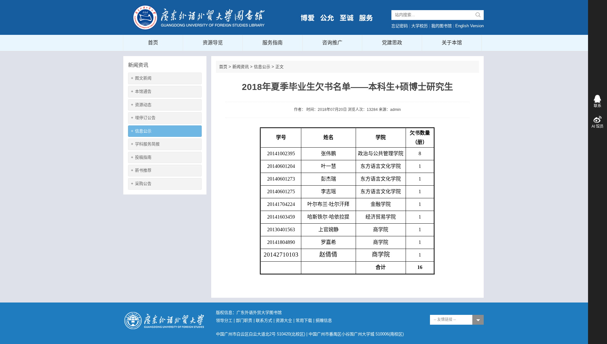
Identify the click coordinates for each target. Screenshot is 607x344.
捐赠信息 (324, 320)
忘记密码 (399, 25)
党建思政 (392, 42)
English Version (469, 25)
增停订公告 (143, 117)
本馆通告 (141, 91)
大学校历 (419, 25)
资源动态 (141, 104)
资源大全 (284, 320)
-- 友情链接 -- (445, 319)
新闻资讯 (240, 66)
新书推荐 (141, 170)
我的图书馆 (441, 25)
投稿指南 (141, 157)
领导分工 (224, 320)
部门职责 (244, 320)
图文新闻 (141, 78)
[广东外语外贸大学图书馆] (199, 17)
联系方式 (264, 320)
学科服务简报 (145, 144)
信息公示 (141, 131)
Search (478, 15)
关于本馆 (452, 42)
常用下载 (304, 320)
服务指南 (272, 42)
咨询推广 (332, 42)
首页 (153, 42)
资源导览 (213, 42)
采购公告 (141, 183)
